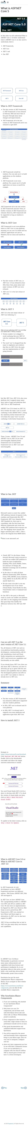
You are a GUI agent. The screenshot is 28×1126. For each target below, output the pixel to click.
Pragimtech (10, 1123)
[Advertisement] (14, 71)
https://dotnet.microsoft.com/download (13, 754)
